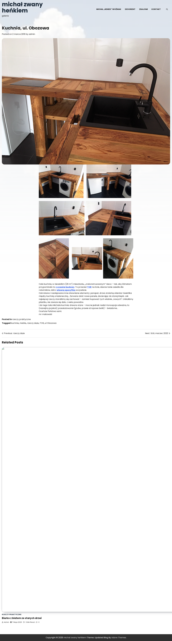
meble (23, 323)
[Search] (167, 9)
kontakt (156, 9)
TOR (42, 323)
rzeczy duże (33, 323)
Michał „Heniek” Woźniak (108, 9)
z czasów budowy (65, 287)
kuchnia (15, 323)
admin (32, 34)
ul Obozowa (50, 323)
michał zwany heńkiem (22, 7)
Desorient (130, 9)
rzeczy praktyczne (21, 319)
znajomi (143, 9)
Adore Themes (118, 637)
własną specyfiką (66, 290)
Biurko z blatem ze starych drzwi (22, 618)
